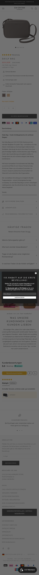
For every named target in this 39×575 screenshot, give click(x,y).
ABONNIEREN (19, 297)
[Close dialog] (36, 273)
